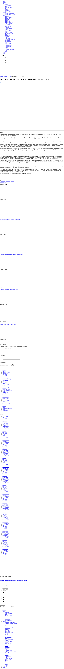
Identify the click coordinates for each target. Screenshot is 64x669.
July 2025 (4, 431)
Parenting (6, 42)
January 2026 (5, 424)
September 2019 (5, 509)
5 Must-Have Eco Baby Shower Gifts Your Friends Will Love (9, 289)
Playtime (6, 44)
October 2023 (5, 454)
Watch (6, 51)
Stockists (4, 8)
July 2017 (4, 538)
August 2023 (5, 456)
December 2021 (5, 479)
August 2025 (5, 430)
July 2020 (4, 498)
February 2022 (5, 477)
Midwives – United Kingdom (10, 14)
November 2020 (5, 494)
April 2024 (4, 447)
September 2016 (5, 550)
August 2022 (5, 470)
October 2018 (5, 522)
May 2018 (4, 527)
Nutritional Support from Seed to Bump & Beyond (8, 324)
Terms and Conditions (6, 586)
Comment (2, 355)
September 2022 (5, 469)
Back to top (2, 605)
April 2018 (4, 528)
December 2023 (5, 452)
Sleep (6, 48)
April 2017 (4, 542)
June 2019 (4, 513)
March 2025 (4, 435)
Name (1, 357)
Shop (3, 3)
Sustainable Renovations (9, 49)
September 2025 (5, 428)
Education (7, 27)
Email (1, 360)
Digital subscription (8, 7)
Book (6, 6)
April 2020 (4, 501)
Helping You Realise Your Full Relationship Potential (14, 580)
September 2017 (5, 536)
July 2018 (4, 525)
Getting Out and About (9, 33)
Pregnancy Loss (8, 46)
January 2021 (5, 491)
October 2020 (5, 495)
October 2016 (5, 549)
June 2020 (4, 499)
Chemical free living (8, 23)
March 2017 (4, 543)
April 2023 (4, 461)
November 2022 (5, 467)
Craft (6, 25)
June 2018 (4, 526)
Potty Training (5, 402)
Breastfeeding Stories (8, 22)
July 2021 (4, 485)
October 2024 (5, 441)
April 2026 (4, 421)
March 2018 (4, 530)
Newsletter (4, 52)
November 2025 (5, 426)
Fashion (6, 29)
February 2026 (5, 423)
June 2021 (4, 486)
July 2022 (4, 471)
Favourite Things (8, 30)
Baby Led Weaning (8, 17)
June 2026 (4, 418)
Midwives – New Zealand (9, 13)
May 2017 (4, 541)
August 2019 (5, 510)
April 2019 (4, 515)
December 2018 (5, 519)
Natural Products (8, 41)
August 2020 (5, 497)
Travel (6, 50)
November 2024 (5, 440)
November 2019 (5, 507)
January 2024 (5, 451)
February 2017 (5, 544)
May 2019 (4, 514)
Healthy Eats (7, 35)
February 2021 (5, 490)
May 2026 (4, 419)
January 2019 (5, 518)
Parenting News (8, 43)
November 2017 (5, 534)
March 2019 (4, 516)
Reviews (6, 47)
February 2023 (5, 463)
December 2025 (5, 425)
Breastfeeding (7, 21)
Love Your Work (8, 38)
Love (6, 37)
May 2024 (4, 446)
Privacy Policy (5, 588)
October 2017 (5, 535)
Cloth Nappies (7, 24)
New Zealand (7, 10)
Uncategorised (5, 410)
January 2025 (5, 437)
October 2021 (5, 481)
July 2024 (4, 444)
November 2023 (5, 453)
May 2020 (4, 500)
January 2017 (5, 545)
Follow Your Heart (8, 32)
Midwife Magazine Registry (10, 39)
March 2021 (4, 489)
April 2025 (4, 434)
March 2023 (4, 462)
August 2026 (5, 416)
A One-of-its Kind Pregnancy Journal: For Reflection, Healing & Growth (11, 254)
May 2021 (4, 487)
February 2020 (5, 504)
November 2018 (5, 521)
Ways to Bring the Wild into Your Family (6, 341)
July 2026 (4, 417)
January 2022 (5, 478)
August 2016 (5, 551)
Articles (3, 15)
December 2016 (5, 546)
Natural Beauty (7, 40)
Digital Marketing (8, 26)
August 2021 (5, 483)
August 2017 (5, 537)
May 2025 (4, 433)
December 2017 (5, 533)
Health (6, 34)
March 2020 (4, 503)
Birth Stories (7, 20)
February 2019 (5, 517)
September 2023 (5, 455)
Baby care (6, 16)
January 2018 (5, 532)
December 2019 (5, 506)
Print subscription (8, 5)
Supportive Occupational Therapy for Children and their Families (10, 219)
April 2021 (4, 488)
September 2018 (5, 523)
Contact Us (4, 585)
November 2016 (5, 547)
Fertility (6, 31)
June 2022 (4, 472)
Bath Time (7, 19)
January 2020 (5, 505)
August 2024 (5, 443)
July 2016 (4, 552)
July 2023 (4, 458)
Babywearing (7, 18)
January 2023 (5, 464)
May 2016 (4, 554)
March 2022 (4, 476)
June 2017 (4, 540)
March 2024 (4, 449)
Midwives (4, 12)
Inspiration (7, 36)
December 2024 (5, 439)
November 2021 (5, 480)
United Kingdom (8, 11)
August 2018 (5, 524)
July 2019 (4, 512)
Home (3, 1)
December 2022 (5, 465)
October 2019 (5, 508)
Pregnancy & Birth (8, 45)
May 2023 (4, 460)
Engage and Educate (8, 28)
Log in (3, 53)
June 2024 (4, 445)
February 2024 (5, 450)
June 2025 (4, 432)
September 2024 (5, 442)
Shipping (4, 590)
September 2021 (5, 482)
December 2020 (5, 492)
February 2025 (5, 436)
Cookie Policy (5, 589)
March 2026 (4, 422)
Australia (6, 9)
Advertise (4, 2)
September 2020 (5, 496)
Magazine (6, 4)
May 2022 (4, 473)
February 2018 (5, 531)
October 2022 (5, 468)
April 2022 (4, 474)
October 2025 (5, 427)
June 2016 (4, 553)
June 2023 (4, 459)
